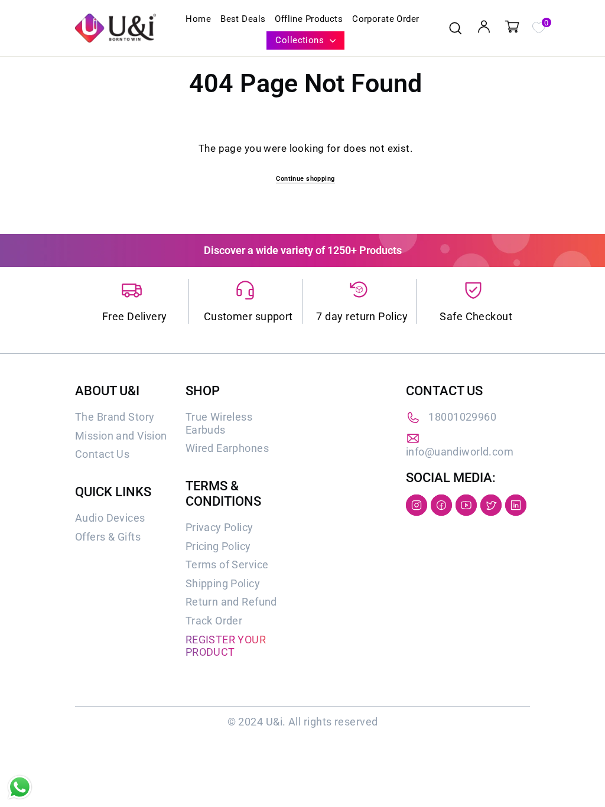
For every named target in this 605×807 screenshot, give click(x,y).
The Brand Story (114, 417)
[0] (538, 26)
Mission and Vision (121, 435)
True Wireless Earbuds (219, 423)
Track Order (214, 620)
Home (198, 19)
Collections (300, 40)
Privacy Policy (219, 527)
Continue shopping (305, 179)
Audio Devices (110, 518)
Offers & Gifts (108, 537)
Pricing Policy (218, 546)
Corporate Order (385, 19)
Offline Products (309, 19)
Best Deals (242, 19)
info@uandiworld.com (459, 451)
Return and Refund (231, 602)
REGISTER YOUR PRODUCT (226, 646)
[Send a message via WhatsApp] (20, 787)
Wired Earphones (227, 448)
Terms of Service (227, 564)
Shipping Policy (223, 583)
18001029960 (462, 417)
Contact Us (102, 454)
